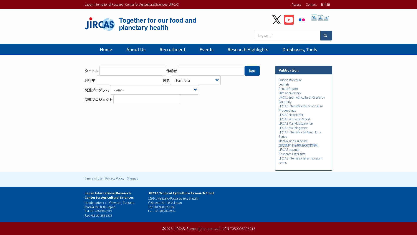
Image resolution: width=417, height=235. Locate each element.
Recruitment (172, 49)
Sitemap (132, 178)
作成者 (171, 70)
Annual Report (288, 88)
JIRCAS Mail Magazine (293, 128)
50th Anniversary (290, 93)
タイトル (92, 70)
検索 (252, 70)
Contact (311, 4)
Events (206, 49)
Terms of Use (94, 178)
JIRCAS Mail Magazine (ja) (296, 123)
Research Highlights (248, 49)
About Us (136, 49)
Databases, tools (300, 49)
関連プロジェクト (99, 99)
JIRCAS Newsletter (291, 114)
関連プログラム (97, 89)
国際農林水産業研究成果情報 (298, 145)
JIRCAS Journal (289, 149)
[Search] (326, 35)
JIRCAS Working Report (294, 119)
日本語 (325, 4)
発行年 (90, 80)
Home (106, 49)
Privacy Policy (114, 178)
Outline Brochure (290, 80)
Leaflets (284, 84)
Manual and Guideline (293, 141)
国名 (166, 80)
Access (296, 4)
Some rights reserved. (204, 228)
